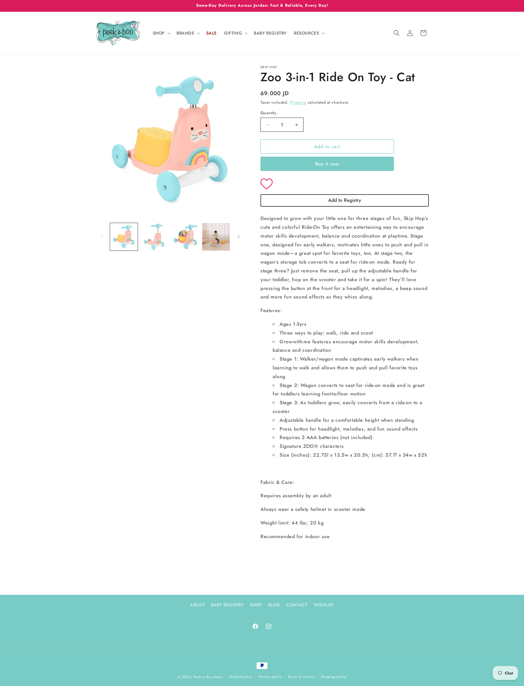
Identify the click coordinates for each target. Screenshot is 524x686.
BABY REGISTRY (227, 605)
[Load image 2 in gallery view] (154, 237)
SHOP (256, 605)
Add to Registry (344, 200)
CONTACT (296, 605)
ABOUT (197, 605)
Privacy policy (270, 676)
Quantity (268, 113)
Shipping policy (333, 676)
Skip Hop (268, 67)
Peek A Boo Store (207, 676)
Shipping (298, 102)
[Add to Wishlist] (344, 184)
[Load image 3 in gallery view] (185, 237)
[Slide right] (238, 236)
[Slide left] (102, 236)
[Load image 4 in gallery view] (216, 237)
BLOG (274, 605)
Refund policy (241, 676)
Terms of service (301, 676)
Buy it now (327, 164)
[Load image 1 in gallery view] (124, 237)
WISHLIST (324, 605)
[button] (161, 33)
